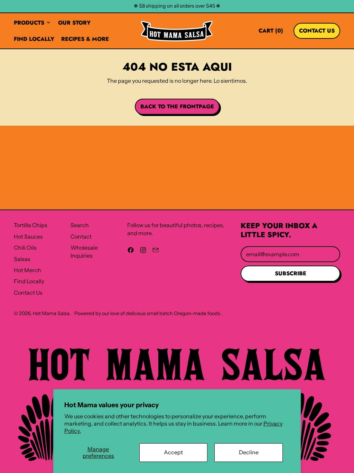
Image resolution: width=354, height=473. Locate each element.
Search (80, 225)
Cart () (270, 32)
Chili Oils (25, 247)
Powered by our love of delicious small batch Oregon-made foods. (148, 313)
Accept (173, 452)
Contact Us (28, 292)
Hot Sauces (28, 236)
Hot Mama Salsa (51, 313)
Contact (81, 236)
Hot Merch (27, 270)
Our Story (74, 23)
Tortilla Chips (30, 225)
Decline (249, 452)
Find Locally (34, 39)
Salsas (22, 259)
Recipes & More (85, 39)
